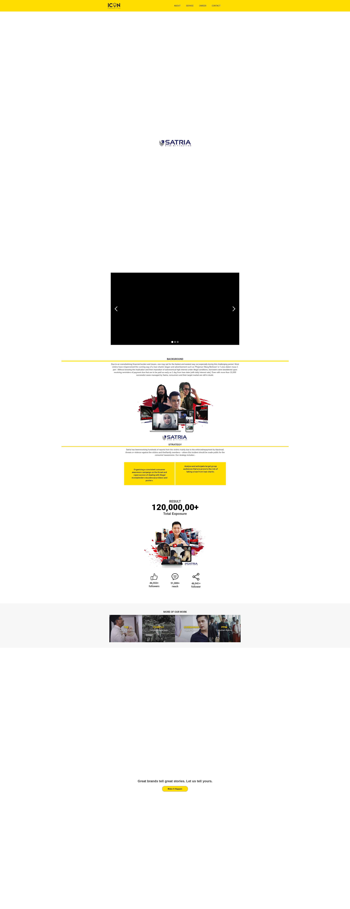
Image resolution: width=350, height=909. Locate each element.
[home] (141, 5)
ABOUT (177, 6)
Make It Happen (175, 789)
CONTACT (216, 6)
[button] (116, 309)
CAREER (202, 6)
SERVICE (190, 6)
